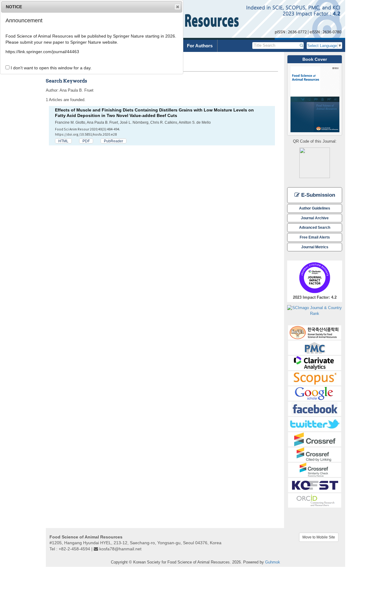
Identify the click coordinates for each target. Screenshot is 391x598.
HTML (63, 141)
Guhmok (272, 562)
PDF (86, 141)
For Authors (200, 45)
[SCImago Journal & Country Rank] (314, 310)
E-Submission (317, 195)
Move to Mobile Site (318, 537)
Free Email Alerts (315, 237)
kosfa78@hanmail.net (120, 548)
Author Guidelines (314, 208)
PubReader (113, 141)
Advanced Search (314, 227)
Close (177, 7)
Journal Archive (315, 218)
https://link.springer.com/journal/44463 (42, 51)
